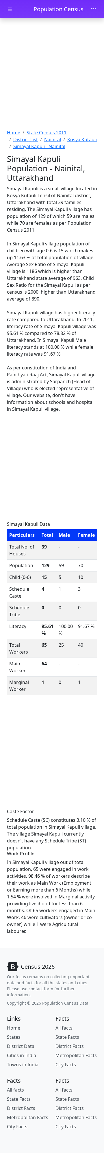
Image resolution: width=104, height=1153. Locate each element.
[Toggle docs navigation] (10, 9)
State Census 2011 (46, 132)
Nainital (52, 139)
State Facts (67, 1037)
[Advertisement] (52, 74)
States (14, 1037)
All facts (64, 1028)
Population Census (58, 9)
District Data (20, 1046)
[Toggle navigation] (93, 9)
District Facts (69, 1046)
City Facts (65, 1064)
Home (13, 132)
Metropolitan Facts (76, 1055)
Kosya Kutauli (82, 139)
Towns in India (22, 1064)
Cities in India (21, 1055)
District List (25, 139)
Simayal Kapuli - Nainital (39, 146)
